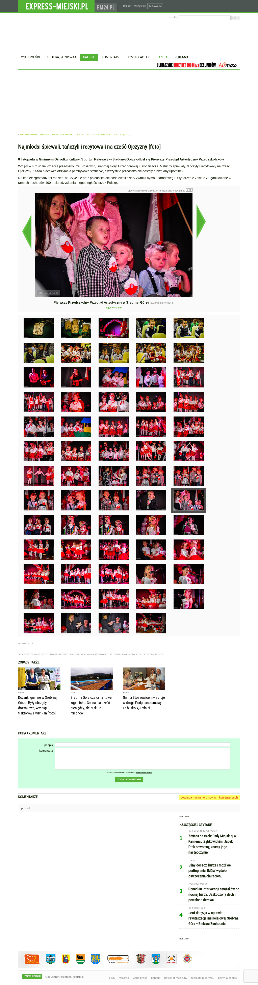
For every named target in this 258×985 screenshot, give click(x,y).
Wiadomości (30, 57)
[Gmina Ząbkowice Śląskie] (47, 963)
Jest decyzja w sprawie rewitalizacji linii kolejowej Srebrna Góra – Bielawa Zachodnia (213, 918)
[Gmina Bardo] (62, 963)
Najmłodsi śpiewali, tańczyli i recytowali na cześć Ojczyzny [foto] (91, 134)
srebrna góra (77, 654)
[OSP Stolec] (168, 963)
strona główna (28, 134)
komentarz (46, 750)
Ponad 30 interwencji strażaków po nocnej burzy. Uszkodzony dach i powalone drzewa (213, 894)
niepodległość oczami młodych (146, 654)
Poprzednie (26, 231)
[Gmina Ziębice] (153, 963)
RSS (112, 977)
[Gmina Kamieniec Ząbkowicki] (92, 963)
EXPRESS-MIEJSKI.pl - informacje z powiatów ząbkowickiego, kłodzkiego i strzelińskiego (56, 6)
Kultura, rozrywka (61, 57)
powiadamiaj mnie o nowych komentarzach (209, 797)
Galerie (89, 57)
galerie (44, 134)
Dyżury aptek (139, 57)
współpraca (140, 977)
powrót (25, 808)
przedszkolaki (118, 654)
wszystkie (140, 5)
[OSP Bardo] (184, 963)
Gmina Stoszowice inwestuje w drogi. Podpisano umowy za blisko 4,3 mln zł (144, 702)
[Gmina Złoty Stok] (138, 963)
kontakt (155, 977)
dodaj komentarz (129, 779)
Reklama (181, 57)
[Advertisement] (129, 100)
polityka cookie (227, 977)
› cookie (173, 17)
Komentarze (111, 57)
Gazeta (162, 57)
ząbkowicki (155, 6)
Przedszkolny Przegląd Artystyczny (46, 654)
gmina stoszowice (97, 654)
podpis (48, 745)
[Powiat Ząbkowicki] (29, 963)
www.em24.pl (107, 6)
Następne (201, 221)
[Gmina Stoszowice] (115, 963)
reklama (124, 977)
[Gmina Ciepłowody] (77, 963)
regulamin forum (144, 773)
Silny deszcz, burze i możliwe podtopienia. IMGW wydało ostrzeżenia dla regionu (209, 870)
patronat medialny (175, 977)
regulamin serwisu (202, 977)
